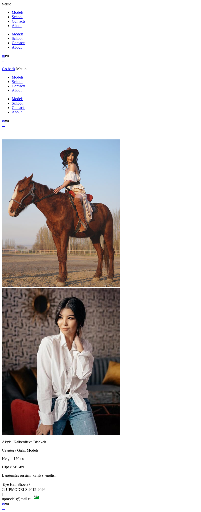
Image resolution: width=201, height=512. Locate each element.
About (17, 26)
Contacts (18, 21)
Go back (8, 69)
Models (17, 12)
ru (3, 56)
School (17, 17)
